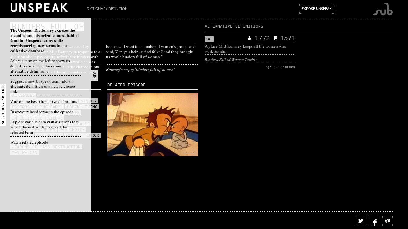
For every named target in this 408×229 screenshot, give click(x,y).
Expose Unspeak (317, 9)
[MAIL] (387, 221)
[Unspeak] (39, 7)
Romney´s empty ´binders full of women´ (140, 69)
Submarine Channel (383, 9)
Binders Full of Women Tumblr (231, 59)
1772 (262, 38)
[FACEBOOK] (374, 221)
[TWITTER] (361, 221)
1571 (287, 38)
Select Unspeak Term (3, 104)
